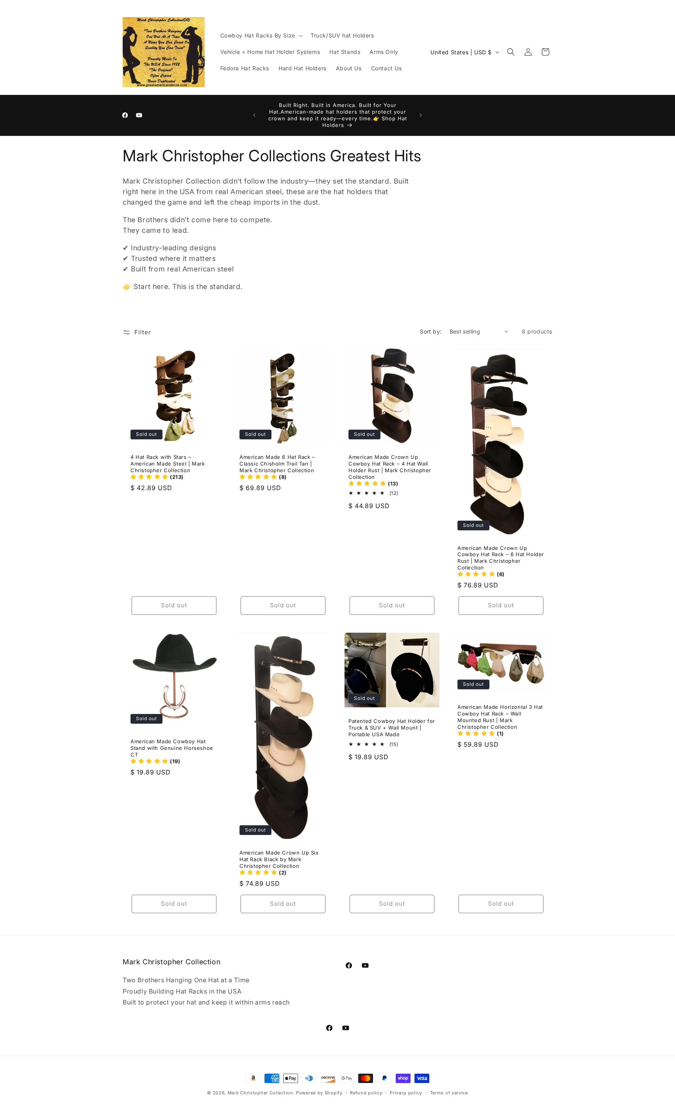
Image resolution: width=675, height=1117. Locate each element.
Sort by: (430, 331)
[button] (261, 35)
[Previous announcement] (254, 115)
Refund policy (366, 1092)
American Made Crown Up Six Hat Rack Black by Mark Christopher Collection (279, 859)
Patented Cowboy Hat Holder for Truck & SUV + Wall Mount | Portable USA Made (391, 727)
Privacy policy (406, 1092)
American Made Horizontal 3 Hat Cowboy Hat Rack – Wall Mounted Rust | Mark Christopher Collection (500, 717)
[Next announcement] (420, 115)
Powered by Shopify (319, 1093)
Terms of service (449, 1092)
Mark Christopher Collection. (261, 1093)
